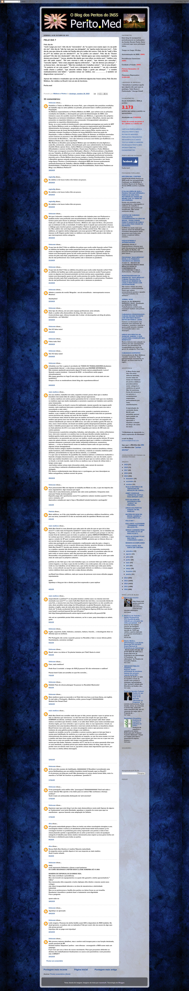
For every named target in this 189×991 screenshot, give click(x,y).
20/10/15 (52, 182)
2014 (126, 578)
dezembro (130, 478)
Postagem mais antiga (106, 969)
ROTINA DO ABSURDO (130, 134)
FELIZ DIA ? (130, 521)
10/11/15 (52, 704)
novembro (130, 481)
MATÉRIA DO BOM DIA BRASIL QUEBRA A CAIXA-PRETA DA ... (134, 516)
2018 (126, 467)
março (128, 568)
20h (142, 445)
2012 (126, 583)
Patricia (51, 511)
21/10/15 (52, 260)
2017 (126, 470)
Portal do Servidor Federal (134, 691)
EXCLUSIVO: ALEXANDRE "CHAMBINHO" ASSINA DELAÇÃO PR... (135, 525)
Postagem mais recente (55, 969)
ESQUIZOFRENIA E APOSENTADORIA (129, 241)
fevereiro (129, 571)
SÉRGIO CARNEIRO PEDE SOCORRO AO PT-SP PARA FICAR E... (135, 531)
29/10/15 (52, 478)
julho (128, 557)
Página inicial (81, 969)
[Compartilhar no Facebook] (105, 94)
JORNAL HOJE (127, 299)
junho (128, 560)
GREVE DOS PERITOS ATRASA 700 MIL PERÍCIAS (134, 509)
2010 (126, 589)
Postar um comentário (54, 961)
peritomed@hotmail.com (130, 440)
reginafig (52, 177)
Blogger (121, 983)
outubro (129, 484)
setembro (129, 551)
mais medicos (54, 392)
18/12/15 (52, 901)
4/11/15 (51, 589)
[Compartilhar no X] (103, 94)
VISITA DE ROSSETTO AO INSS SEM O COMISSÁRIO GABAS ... (135, 538)
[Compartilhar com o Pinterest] (107, 94)
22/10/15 (52, 301)
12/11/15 (52, 760)
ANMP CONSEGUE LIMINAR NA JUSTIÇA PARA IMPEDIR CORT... (135, 495)
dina (50, 823)
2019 (126, 464)
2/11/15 (51, 519)
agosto (129, 554)
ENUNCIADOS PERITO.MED (132, 145)
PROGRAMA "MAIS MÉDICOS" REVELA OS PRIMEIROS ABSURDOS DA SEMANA (133, 259)
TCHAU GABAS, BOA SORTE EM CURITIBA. (134, 546)
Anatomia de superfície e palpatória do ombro (137, 722)
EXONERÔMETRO (128, 150)
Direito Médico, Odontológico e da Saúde (133, 642)
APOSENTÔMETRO (129, 147)
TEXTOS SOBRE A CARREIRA (132, 142)
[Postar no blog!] (100, 94)
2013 (126, 581)
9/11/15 (51, 688)
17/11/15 (52, 780)
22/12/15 (52, 932)
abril (128, 565)
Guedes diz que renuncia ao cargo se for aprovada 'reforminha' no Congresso (138, 697)
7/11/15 (51, 675)
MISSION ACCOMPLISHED (135, 543)
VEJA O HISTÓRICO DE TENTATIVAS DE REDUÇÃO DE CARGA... (135, 488)
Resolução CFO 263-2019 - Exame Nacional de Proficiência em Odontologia (134, 646)
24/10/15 (52, 385)
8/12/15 (51, 839)
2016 (126, 473)
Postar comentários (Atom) (60, 974)
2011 (126, 586)
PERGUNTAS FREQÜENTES (132, 137)
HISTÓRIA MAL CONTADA (131, 176)
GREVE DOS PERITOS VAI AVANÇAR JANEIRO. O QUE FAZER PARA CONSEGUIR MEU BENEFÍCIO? (133, 337)
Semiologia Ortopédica (132, 718)
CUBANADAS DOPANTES (131, 353)
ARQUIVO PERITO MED (130, 132)
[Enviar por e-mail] (98, 94)
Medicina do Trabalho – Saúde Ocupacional (133, 616)
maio (128, 562)
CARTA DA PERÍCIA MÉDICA (132, 129)
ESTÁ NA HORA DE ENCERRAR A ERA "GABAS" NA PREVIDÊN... (133, 502)
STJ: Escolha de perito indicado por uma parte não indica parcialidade (133, 621)
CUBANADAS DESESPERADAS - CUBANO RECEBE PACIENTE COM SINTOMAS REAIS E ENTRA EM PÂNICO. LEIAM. (133, 317)
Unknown (52, 103)
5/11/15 (51, 622)
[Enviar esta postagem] (94, 93)
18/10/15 (52, 170)
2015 (126, 476)
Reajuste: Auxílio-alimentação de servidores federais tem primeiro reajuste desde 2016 (133, 672)
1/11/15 (51, 505)
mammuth (102, 983)
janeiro (129, 574)
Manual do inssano (131, 598)
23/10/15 (52, 332)
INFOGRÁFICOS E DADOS (131, 140)
